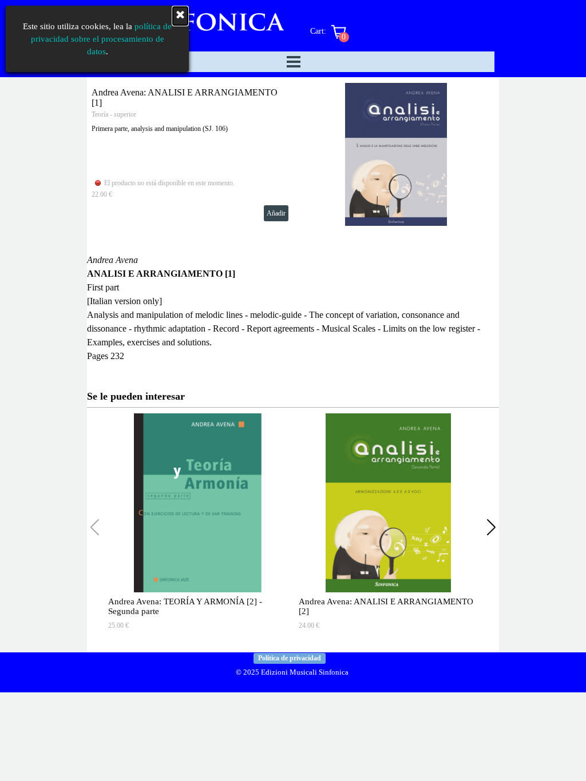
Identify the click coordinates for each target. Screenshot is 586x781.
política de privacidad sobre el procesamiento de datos (101, 39)
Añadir (276, 213)
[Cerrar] (180, 16)
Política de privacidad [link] (289, 658)
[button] (491, 527)
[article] (293, 154)
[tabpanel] (293, 308)
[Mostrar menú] (293, 61)
